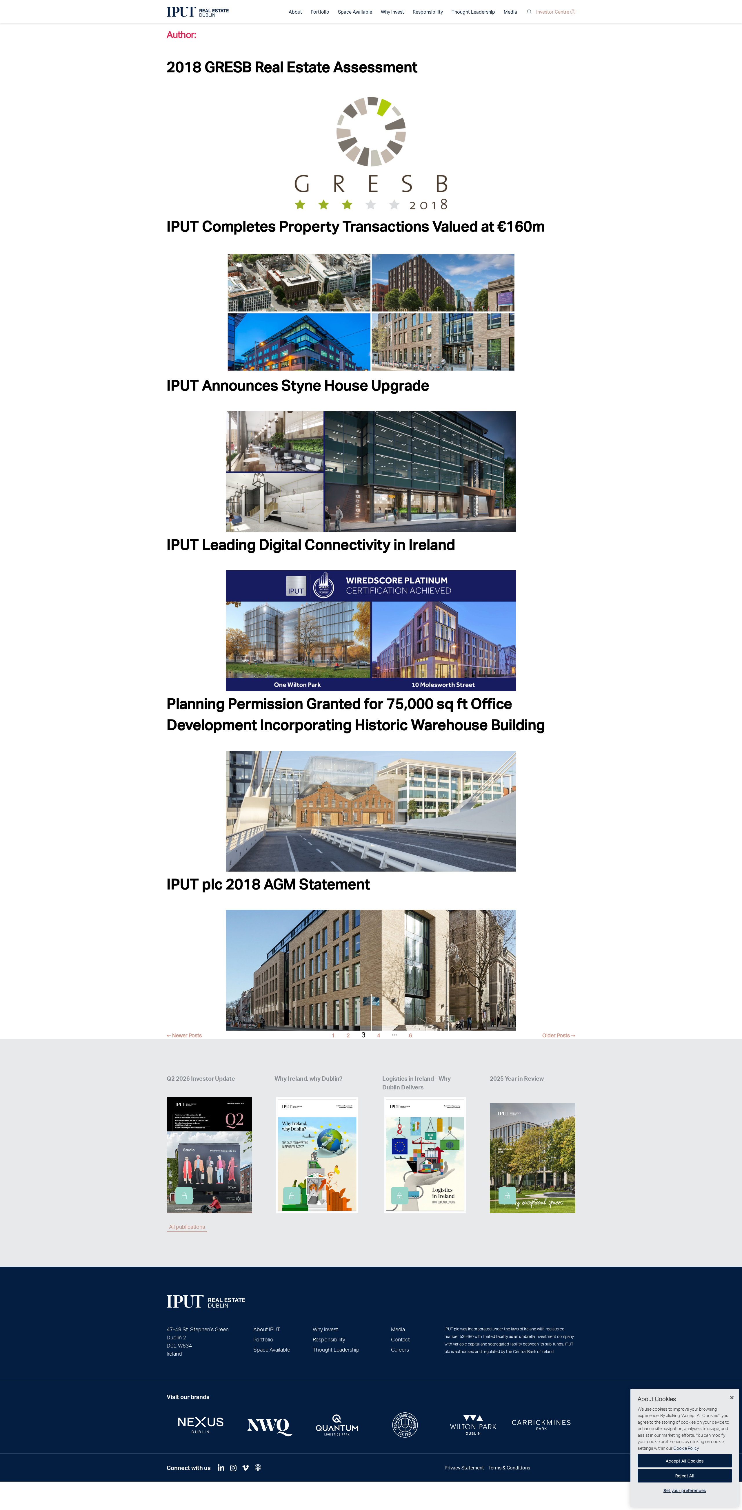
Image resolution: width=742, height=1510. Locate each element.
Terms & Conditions (509, 1468)
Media (510, 12)
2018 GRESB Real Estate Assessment (292, 66)
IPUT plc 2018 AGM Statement (268, 883)
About (295, 12)
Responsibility (428, 12)
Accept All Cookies (685, 1460)
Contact (400, 1339)
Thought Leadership (473, 12)
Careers (400, 1349)
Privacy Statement (464, 1468)
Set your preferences (684, 1490)
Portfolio (320, 12)
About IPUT (266, 1329)
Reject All (684, 1475)
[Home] (206, 1301)
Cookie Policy (686, 1448)
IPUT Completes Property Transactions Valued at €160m (356, 225)
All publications (187, 1226)
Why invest (392, 12)
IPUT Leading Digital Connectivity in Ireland (311, 544)
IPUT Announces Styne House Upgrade (298, 384)
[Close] (731, 1397)
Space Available (355, 12)
